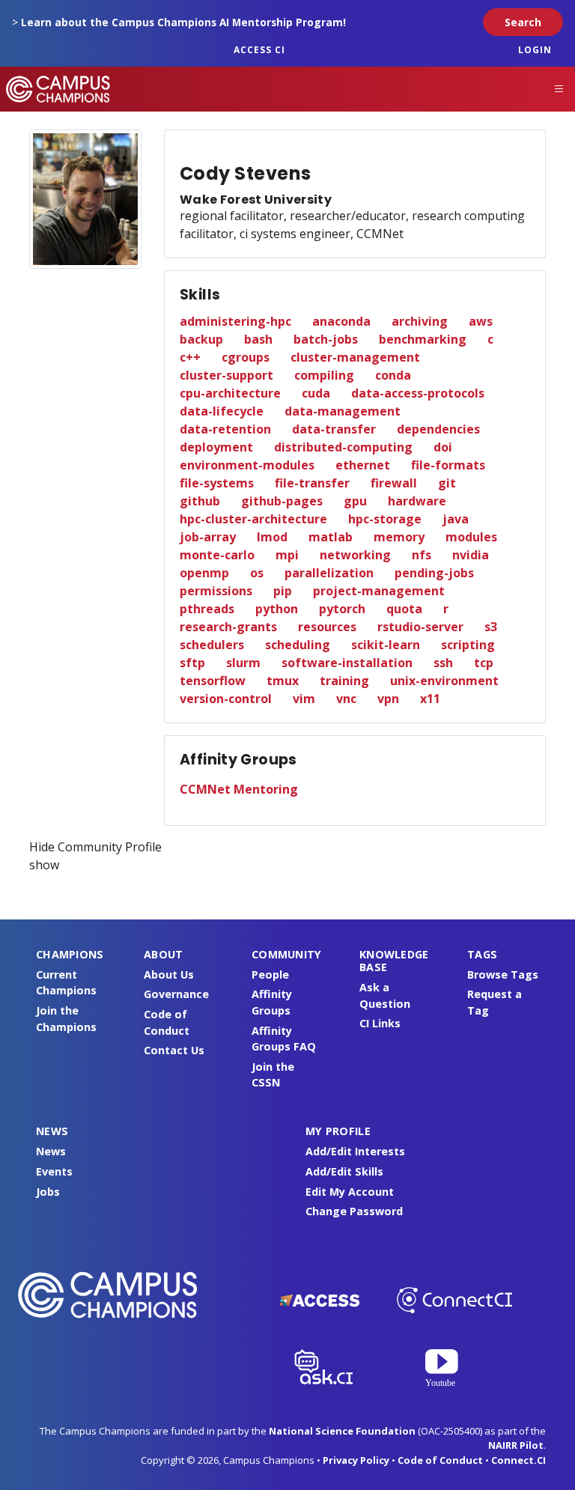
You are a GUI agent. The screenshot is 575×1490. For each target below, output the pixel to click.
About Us (169, 974)
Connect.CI (518, 1460)
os (257, 573)
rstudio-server (420, 626)
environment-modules (247, 465)
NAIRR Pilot (516, 1445)
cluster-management (355, 357)
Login (535, 49)
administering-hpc (235, 321)
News (51, 1151)
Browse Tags (502, 974)
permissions (216, 591)
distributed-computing (343, 447)
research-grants (228, 626)
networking (355, 555)
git (447, 483)
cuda (316, 393)
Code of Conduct (440, 1460)
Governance (176, 994)
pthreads (207, 608)
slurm (243, 662)
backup (201, 339)
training (344, 680)
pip (282, 591)
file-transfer (312, 483)
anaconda (341, 321)
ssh (443, 662)
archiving (420, 321)
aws (481, 321)
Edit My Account (349, 1192)
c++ (190, 357)
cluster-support (226, 375)
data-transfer (334, 429)
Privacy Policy (356, 1460)
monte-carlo (217, 555)
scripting (468, 644)
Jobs (48, 1192)
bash (258, 339)
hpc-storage (385, 519)
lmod (272, 537)
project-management (379, 591)
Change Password (354, 1211)
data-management (343, 411)
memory (399, 537)
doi (442, 447)
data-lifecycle (222, 411)
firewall (394, 483)
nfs (421, 555)
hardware (417, 501)
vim (304, 698)
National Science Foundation (342, 1431)
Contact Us (174, 1050)
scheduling (297, 644)
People (270, 974)
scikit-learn (385, 644)
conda (393, 375)
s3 (490, 626)
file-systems (217, 483)
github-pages (282, 501)
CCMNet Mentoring (239, 789)
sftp (192, 662)
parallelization (329, 573)
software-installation (347, 662)
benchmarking (422, 339)
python (276, 608)
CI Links (380, 1023)
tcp (483, 662)
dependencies (438, 429)
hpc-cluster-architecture (253, 519)
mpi (287, 555)
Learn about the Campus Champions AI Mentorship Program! (183, 22)
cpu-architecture (230, 393)
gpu (355, 501)
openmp (204, 573)
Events (54, 1171)
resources (327, 626)
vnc (346, 698)
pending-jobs (434, 573)
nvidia (470, 555)
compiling (324, 375)
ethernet (362, 465)
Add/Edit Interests (355, 1151)
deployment (216, 447)
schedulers (212, 644)
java (455, 519)
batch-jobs (325, 339)
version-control (226, 698)
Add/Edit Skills (344, 1171)
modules (471, 537)
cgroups (246, 357)
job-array (208, 537)
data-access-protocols (417, 393)
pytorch (342, 608)
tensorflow (213, 680)
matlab (330, 537)
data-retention (225, 429)
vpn (388, 698)
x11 (430, 698)
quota (404, 608)
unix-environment (444, 680)
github (200, 501)
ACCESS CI (259, 49)
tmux (283, 680)
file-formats (448, 465)
